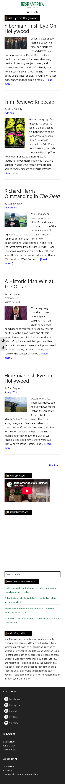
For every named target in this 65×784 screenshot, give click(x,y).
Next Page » (54, 465)
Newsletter (9, 749)
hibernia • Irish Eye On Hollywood (30, 29)
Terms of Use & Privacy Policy (20, 774)
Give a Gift (9, 745)
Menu (34, 11)
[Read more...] (13, 173)
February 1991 (11, 208)
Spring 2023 (11, 392)
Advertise (8, 766)
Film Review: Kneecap (29, 102)
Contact (8, 770)
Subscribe (9, 741)
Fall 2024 (9, 113)
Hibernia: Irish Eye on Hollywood (28, 379)
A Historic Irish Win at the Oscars (29, 284)
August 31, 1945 (16, 634)
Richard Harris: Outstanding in (32, 194)
